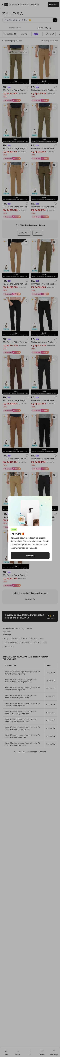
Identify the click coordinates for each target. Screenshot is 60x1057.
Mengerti (30, 555)
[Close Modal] (49, 498)
